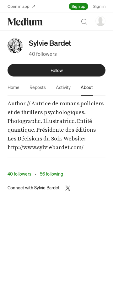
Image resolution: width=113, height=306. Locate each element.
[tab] (13, 87)
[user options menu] (100, 21)
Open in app (19, 6)
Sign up (78, 6)
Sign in (99, 6)
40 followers (43, 53)
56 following (51, 174)
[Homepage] (25, 22)
